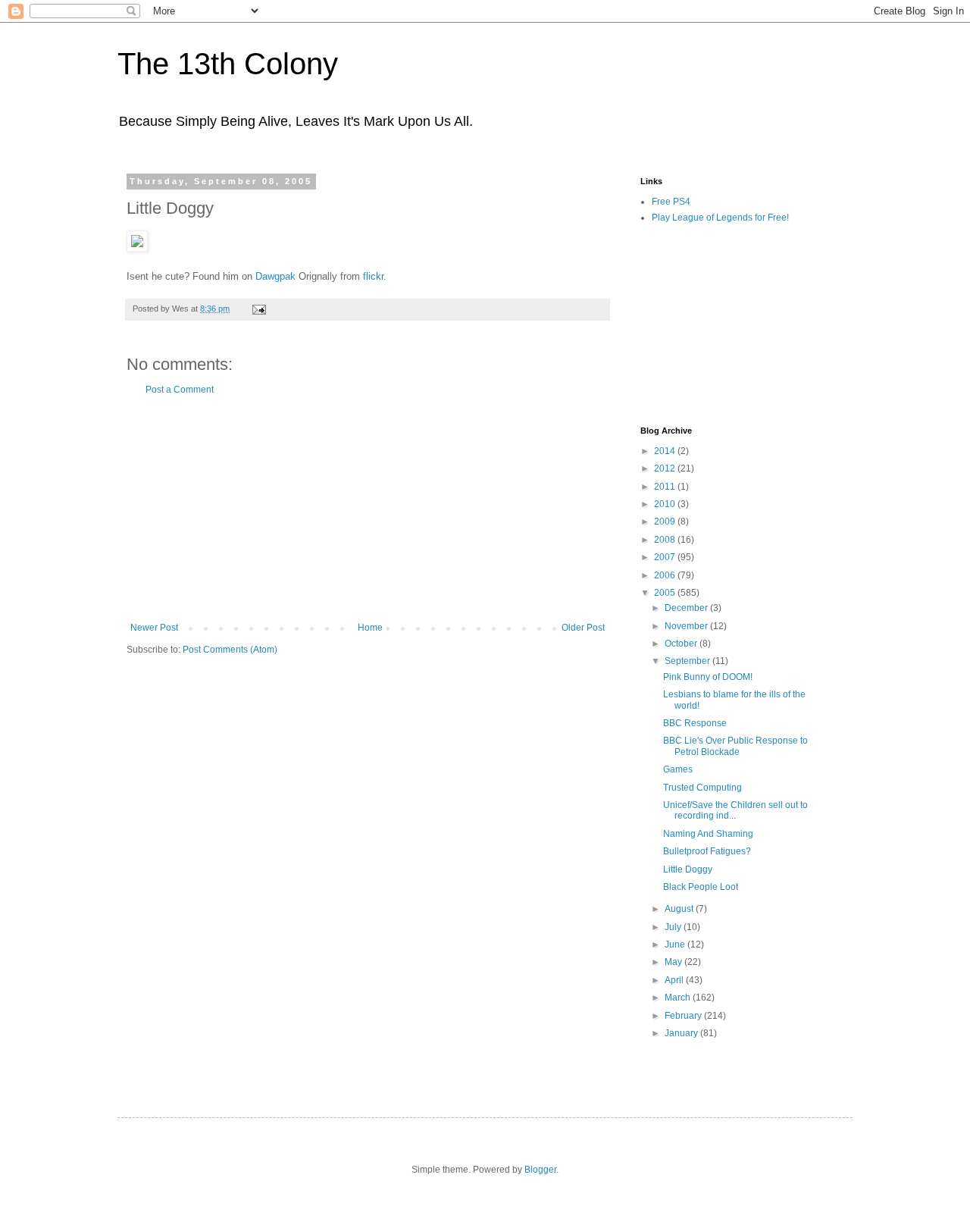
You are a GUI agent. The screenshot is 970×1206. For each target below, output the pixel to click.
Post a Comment (180, 389)
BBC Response (695, 723)
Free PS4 (671, 201)
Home (370, 627)
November (687, 626)
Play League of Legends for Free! (720, 217)
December (687, 608)
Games (678, 769)
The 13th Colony (227, 63)
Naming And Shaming (708, 834)
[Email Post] (258, 308)
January (682, 1033)
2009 (665, 521)
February (684, 1015)
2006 (665, 575)
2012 (665, 468)
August (680, 909)
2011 (665, 486)
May (674, 962)
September (688, 661)
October (682, 643)
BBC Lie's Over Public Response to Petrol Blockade (735, 745)
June (676, 944)
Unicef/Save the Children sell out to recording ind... (735, 810)
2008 (665, 539)
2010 (665, 504)
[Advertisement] (367, 508)
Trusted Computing (702, 787)
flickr (373, 276)
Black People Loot (700, 887)
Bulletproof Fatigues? (707, 851)
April (675, 980)
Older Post (583, 627)
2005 (665, 592)
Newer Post (154, 627)
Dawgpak (275, 276)
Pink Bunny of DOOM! (708, 677)
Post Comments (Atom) (230, 649)
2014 (665, 451)
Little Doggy (687, 869)
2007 (665, 557)
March (679, 997)
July (674, 927)
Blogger (540, 1169)
